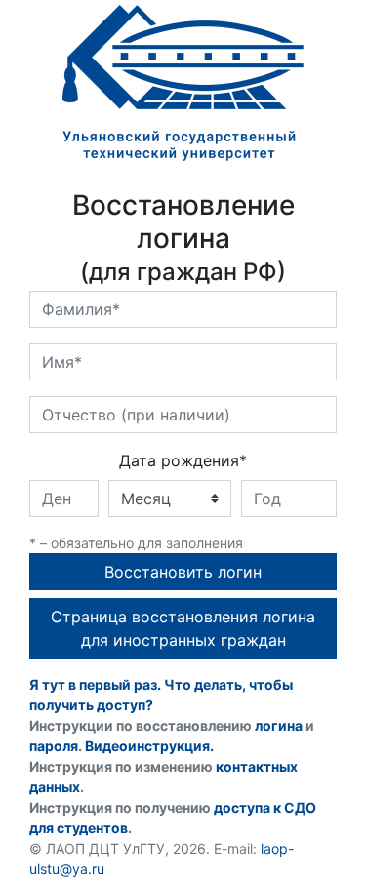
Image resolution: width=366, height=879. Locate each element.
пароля (53, 746)
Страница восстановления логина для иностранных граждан (183, 628)
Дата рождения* (183, 460)
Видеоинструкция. (149, 746)
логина (279, 725)
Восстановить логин (183, 571)
